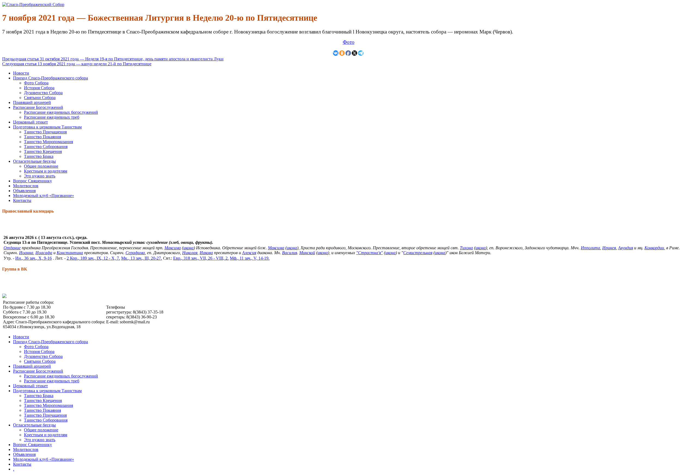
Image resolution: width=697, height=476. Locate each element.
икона (188, 247)
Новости (21, 73)
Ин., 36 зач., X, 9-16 (33, 258)
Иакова (206, 252)
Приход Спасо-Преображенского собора (50, 78)
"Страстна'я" (369, 252)
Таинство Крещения (43, 151)
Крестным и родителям (45, 171)
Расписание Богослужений (38, 107)
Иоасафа (43, 252)
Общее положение (41, 166)
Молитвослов (25, 185)
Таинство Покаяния (42, 136)
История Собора (39, 87)
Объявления (24, 190)
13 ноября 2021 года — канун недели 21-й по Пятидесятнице (76, 64)
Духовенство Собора (43, 92)
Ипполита (590, 247)
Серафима (135, 252)
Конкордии (654, 247)
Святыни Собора (40, 97)
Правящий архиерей (32, 102)
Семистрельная (417, 252)
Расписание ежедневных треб (51, 117)
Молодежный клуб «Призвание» (43, 195)
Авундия (625, 247)
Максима (172, 247)
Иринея (609, 247)
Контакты (22, 200)
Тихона (466, 247)
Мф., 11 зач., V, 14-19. (250, 258)
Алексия (249, 252)
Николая (189, 252)
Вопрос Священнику (32, 181)
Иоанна (26, 252)
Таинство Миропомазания (48, 141)
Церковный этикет (30, 122)
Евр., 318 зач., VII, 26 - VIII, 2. (201, 258)
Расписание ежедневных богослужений (61, 112)
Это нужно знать (39, 176)
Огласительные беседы (34, 161)
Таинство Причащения (45, 132)
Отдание (12, 247)
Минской (307, 252)
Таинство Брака (38, 156)
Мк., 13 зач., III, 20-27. (141, 258)
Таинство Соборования (46, 146)
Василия (289, 252)
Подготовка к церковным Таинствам (47, 127)
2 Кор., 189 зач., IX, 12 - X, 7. (93, 258)
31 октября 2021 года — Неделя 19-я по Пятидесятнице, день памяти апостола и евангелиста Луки (113, 59)
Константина (70, 252)
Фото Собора (36, 83)
